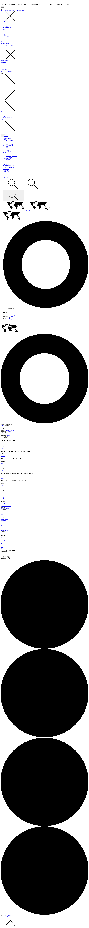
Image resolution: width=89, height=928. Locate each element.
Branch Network (4, 69)
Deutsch (10, 315)
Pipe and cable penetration (6, 506)
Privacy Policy (73, 4)
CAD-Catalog (6, 36)
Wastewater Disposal (5, 43)
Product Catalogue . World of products (9, 10)
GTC (2, 547)
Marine (2, 38)
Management (3, 62)
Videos (23, 10)
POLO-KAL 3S (6, 26)
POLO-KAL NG (6, 25)
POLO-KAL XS (6, 23)
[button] (13, 188)
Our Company (3, 119)
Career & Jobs (3, 87)
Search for (3, 132)
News (4, 170)
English (14, 315)
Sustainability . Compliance (6, 71)
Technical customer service (8, 117)
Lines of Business (4, 60)
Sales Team (5, 116)
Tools (4, 31)
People (4, 166)
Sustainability (3, 525)
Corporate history (4, 66)
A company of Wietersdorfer (6, 916)
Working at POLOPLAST (6, 84)
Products (5, 138)
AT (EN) (5, 210)
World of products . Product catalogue (11, 33)
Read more (3, 448)
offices (6, 309)
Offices (2, 111)
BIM (4, 34)
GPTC (2, 548)
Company (5, 158)
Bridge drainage (6, 46)
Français (9, 318)
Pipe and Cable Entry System (7, 41)
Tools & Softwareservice (6, 29)
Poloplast (6, 136)
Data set (4, 35)
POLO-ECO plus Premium (8, 45)
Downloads (19, 10)
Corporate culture (4, 64)
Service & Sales (4, 114)
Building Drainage (4, 21)
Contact (5, 171)
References (3, 510)
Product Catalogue (4, 512)
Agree (2, 6)
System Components (7, 27)
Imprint (2, 543)
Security (2, 545)
